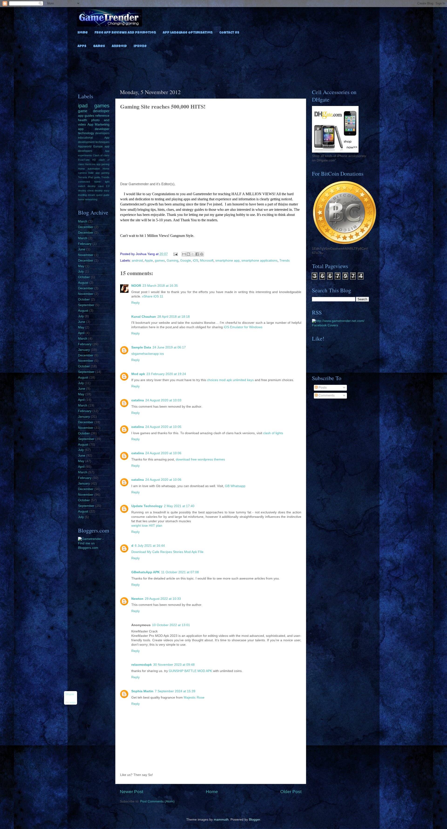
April (81, 333)
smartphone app (227, 260)
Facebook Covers (325, 325)
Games (99, 46)
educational (85, 137)
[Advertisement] (223, 67)
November (85, 255)
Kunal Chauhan (143, 316)
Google (185, 260)
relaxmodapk (141, 664)
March (82, 221)
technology (86, 133)
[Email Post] (175, 254)
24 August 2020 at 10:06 (163, 453)
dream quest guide (98, 195)
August (83, 282)
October (84, 277)
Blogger (254, 819)
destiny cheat (86, 190)
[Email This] (184, 254)
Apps (82, 46)
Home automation (89, 168)
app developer (93, 129)
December (85, 227)
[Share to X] (192, 254)
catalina (137, 400)
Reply (135, 302)
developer (101, 111)
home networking (87, 199)
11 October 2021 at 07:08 (180, 572)
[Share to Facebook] (197, 254)
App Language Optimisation (188, 32)
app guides (86, 115)
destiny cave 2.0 (98, 186)
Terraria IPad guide (89, 177)
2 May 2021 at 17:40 (179, 506)
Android (119, 46)
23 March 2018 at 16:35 (160, 285)
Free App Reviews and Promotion (125, 32)
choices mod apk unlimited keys (230, 380)
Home (83, 32)
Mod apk (138, 374)
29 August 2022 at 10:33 (163, 598)
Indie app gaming (98, 172)
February (84, 244)
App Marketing (99, 124)
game (82, 111)
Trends (284, 260)
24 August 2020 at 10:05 (163, 427)
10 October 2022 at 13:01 (171, 625)
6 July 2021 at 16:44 (150, 545)
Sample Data (141, 347)
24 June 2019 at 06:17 (169, 347)
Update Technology (147, 506)
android (137, 260)
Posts (322, 387)
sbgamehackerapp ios (147, 353)
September (86, 305)
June (81, 249)
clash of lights (273, 433)
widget (73, 703)
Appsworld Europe (90, 146)
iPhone (140, 46)
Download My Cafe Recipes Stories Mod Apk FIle (167, 552)
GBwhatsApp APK (145, 572)
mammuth (221, 819)
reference (102, 115)
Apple (149, 260)
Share (69, 694)
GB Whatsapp (235, 486)
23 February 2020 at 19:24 (166, 374)
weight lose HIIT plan (146, 525)
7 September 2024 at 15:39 (175, 691)
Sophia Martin (142, 691)
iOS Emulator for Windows (243, 327)
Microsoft (206, 260)
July (81, 271)
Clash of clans (101, 155)
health (82, 120)
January (84, 349)
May (81, 266)
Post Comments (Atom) (157, 801)
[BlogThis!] (188, 254)
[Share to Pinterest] (201, 254)
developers (102, 133)
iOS (195, 260)
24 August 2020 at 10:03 (163, 400)
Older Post (290, 791)
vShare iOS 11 (152, 296)
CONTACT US (229, 32)
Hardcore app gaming (97, 164)
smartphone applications (259, 260)
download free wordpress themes (200, 459)
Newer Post (131, 791)
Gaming (172, 260)
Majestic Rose (194, 697)
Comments (326, 395)
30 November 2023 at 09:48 (174, 664)
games (160, 260)
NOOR (136, 285)
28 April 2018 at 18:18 (173, 316)
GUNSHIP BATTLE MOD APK (190, 671)
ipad (83, 106)
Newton (137, 598)
